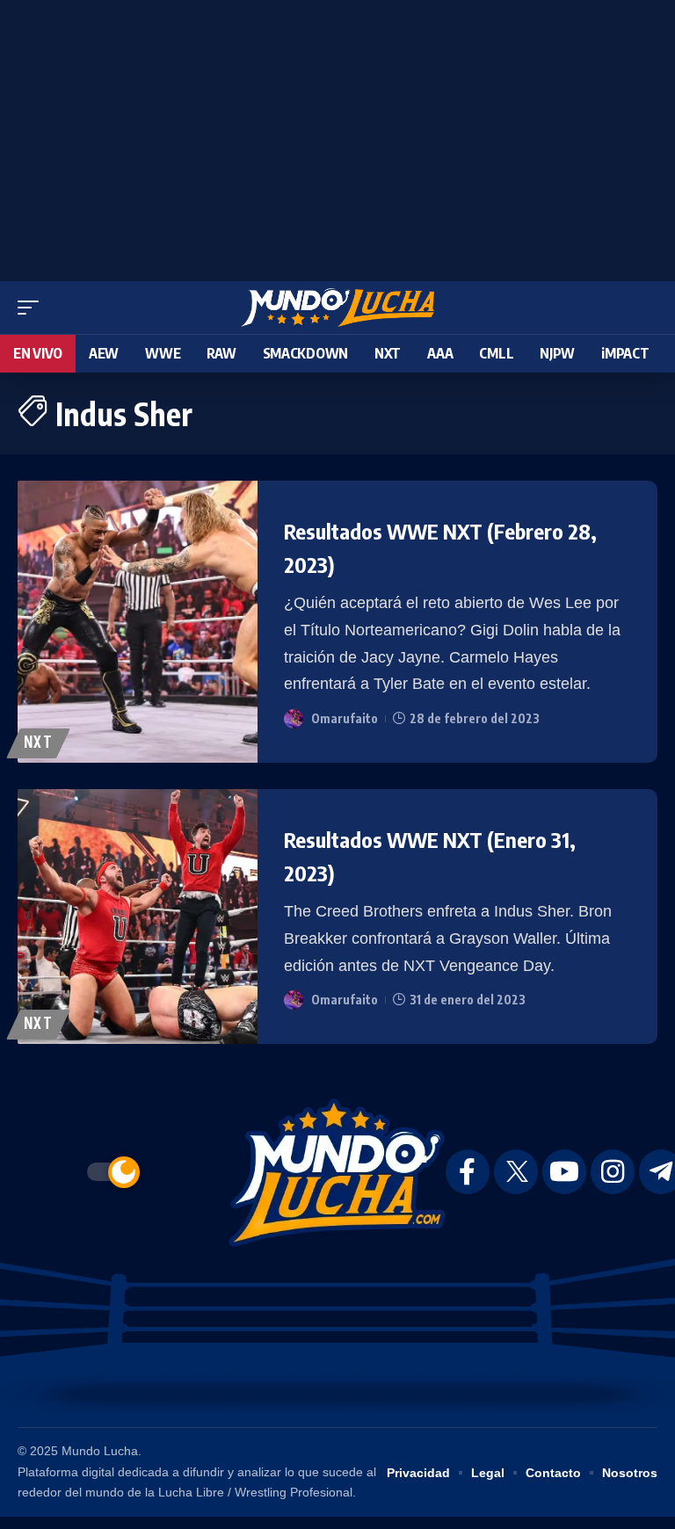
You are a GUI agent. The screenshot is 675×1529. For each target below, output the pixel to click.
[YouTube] (564, 1171)
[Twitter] (516, 1171)
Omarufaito (344, 718)
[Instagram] (613, 1171)
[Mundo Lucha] (337, 307)
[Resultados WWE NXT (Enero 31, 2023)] (138, 916)
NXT (38, 743)
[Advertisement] (337, 136)
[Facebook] (468, 1171)
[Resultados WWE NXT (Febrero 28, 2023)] (138, 622)
